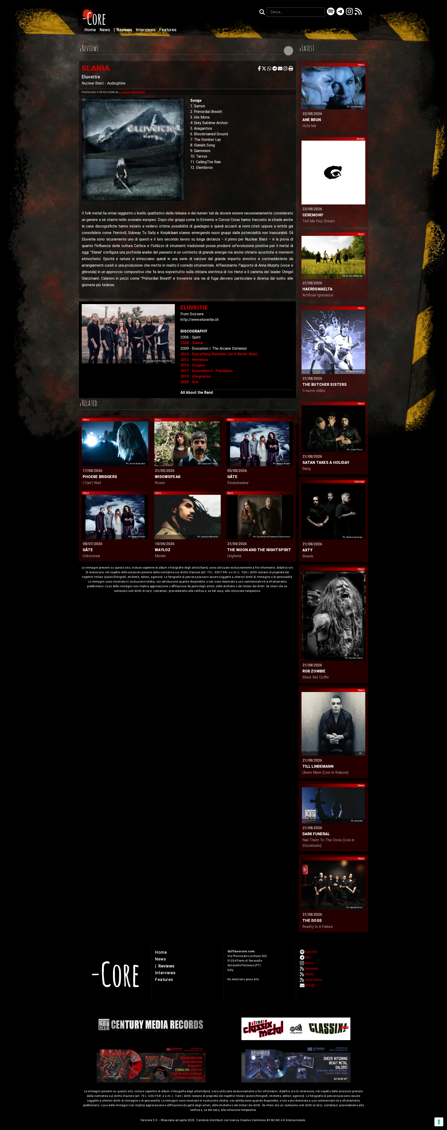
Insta (309, 963)
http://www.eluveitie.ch (199, 319)
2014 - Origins (192, 365)
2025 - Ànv (189, 382)
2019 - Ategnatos (195, 376)
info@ (310, 985)
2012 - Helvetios (194, 359)
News (105, 29)
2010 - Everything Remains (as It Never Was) (218, 354)
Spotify (311, 952)
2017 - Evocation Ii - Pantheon (206, 371)
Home (91, 29)
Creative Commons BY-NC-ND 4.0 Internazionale (273, 1120)
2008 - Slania (191, 343)
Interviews (146, 29)
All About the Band (196, 392)
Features (167, 29)
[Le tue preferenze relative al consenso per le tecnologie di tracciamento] (438, 1121)
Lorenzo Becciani (132, 92)
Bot (308, 957)
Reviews (123, 29)
